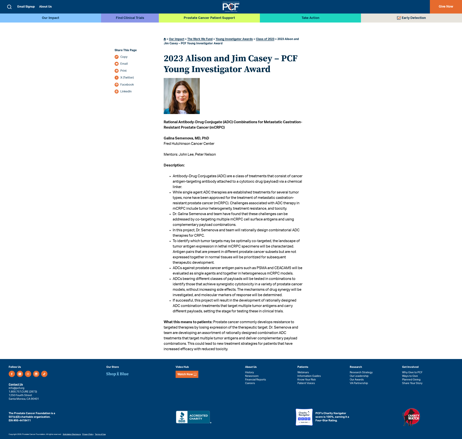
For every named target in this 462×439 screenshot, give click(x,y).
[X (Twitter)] (20, 374)
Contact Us (16, 384)
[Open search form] (9, 7)
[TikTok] (44, 374)
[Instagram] (28, 374)
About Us (45, 6)
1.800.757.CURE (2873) (23, 391)
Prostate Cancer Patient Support (209, 18)
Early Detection (414, 18)
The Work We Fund (200, 39)
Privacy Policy (87, 434)
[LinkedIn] (36, 374)
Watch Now (185, 374)
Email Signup (26, 6)
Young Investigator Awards (234, 39)
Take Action (310, 18)
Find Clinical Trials (130, 18)
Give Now (446, 6)
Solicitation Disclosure (72, 434)
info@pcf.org (16, 388)
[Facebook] (12, 374)
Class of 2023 (265, 39)
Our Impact (50, 18)
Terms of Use (100, 434)
